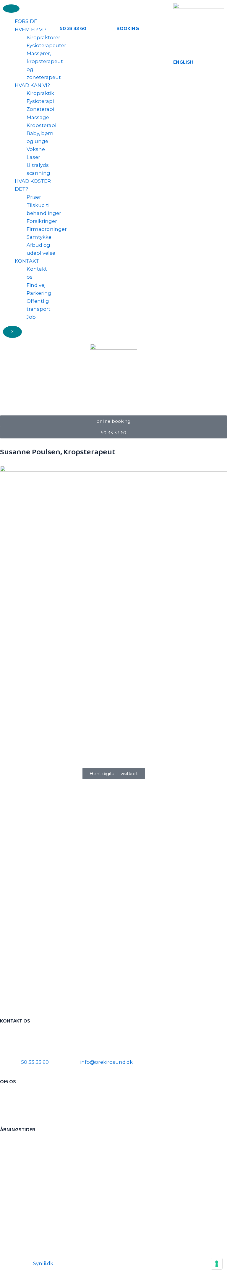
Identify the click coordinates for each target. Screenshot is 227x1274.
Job (31, 317)
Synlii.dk (43, 1263)
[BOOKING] (123, 10)
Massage (38, 117)
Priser (34, 197)
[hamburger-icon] (11, 8)
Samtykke (39, 237)
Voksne (36, 149)
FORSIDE (26, 21)
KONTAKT (27, 261)
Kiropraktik (40, 93)
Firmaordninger (47, 229)
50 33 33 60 (73, 28)
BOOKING (127, 28)
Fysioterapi (40, 101)
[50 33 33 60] (67, 10)
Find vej (36, 285)
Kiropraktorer (43, 37)
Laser (33, 157)
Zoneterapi (40, 109)
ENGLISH (183, 62)
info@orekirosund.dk (106, 1062)
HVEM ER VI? (30, 29)
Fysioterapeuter (46, 45)
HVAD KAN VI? (32, 85)
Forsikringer (42, 221)
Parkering (39, 293)
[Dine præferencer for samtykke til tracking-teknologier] (216, 1263)
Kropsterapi (41, 125)
